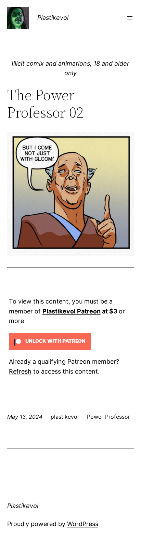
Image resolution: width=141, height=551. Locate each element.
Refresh (20, 371)
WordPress (82, 523)
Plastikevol (52, 17)
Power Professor (108, 416)
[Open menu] (130, 18)
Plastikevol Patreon (71, 311)
